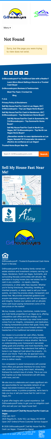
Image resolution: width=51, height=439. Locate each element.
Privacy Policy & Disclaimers (14, 102)
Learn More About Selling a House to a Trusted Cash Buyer (27, 83)
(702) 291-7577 (42, 434)
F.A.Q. (4, 99)
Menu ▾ (7, 27)
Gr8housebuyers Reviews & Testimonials (20, 88)
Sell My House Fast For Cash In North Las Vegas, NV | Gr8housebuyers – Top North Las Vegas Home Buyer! (27, 130)
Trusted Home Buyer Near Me (15, 145)
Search (43, 154)
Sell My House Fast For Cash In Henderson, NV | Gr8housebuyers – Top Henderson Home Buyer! (23, 113)
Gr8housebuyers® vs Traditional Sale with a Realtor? (25, 79)
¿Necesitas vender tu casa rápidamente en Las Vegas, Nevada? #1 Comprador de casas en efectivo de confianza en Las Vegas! (27, 139)
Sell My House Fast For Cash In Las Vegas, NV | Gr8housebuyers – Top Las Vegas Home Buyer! (23, 107)
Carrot (31, 429)
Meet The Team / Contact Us (19, 92)
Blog (14, 95)
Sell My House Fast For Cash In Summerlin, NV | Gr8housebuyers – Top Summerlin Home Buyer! (27, 121)
